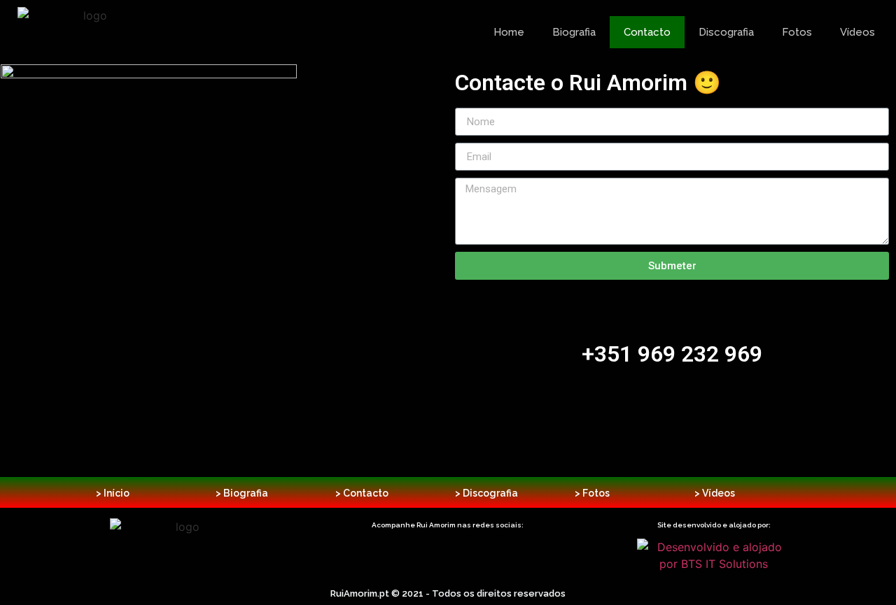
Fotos (797, 32)
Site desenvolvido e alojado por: (714, 525)
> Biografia (242, 493)
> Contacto (361, 493)
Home (508, 32)
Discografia (726, 32)
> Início (113, 493)
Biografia (574, 32)
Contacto (647, 32)
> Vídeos (714, 493)
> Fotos (592, 493)
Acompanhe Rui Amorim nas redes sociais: (448, 525)
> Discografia (486, 493)
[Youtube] (486, 552)
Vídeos (857, 32)
